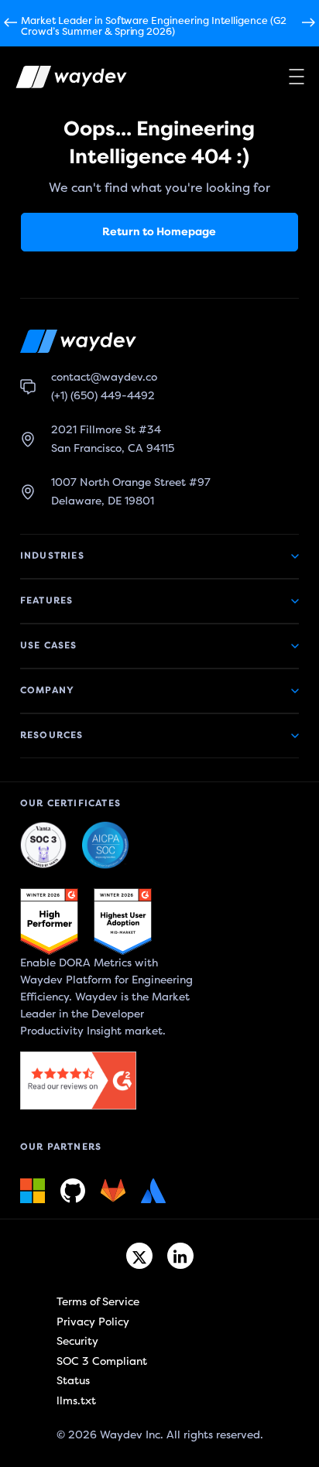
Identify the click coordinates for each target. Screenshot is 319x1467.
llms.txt (76, 1400)
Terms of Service (98, 1301)
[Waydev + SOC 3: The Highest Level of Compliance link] (43, 846)
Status (73, 1380)
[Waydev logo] (61, 80)
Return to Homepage (159, 231)
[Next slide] (308, 23)
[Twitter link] (139, 1256)
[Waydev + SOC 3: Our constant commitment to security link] (105, 846)
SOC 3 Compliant (102, 1361)
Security (77, 1341)
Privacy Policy (93, 1322)
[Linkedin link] (180, 1256)
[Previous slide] (10, 23)
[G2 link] (49, 921)
